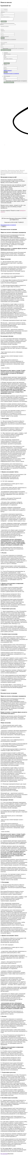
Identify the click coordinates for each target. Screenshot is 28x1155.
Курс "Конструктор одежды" (12, 170)
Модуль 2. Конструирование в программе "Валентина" (13, 171)
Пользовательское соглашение (8, 39)
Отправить (3, 21)
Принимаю (13, 48)
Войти (2, 37)
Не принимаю (4, 1153)
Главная (5, 9)
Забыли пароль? (5, 36)
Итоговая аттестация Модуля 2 (9, 173)
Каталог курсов (5, 26)
